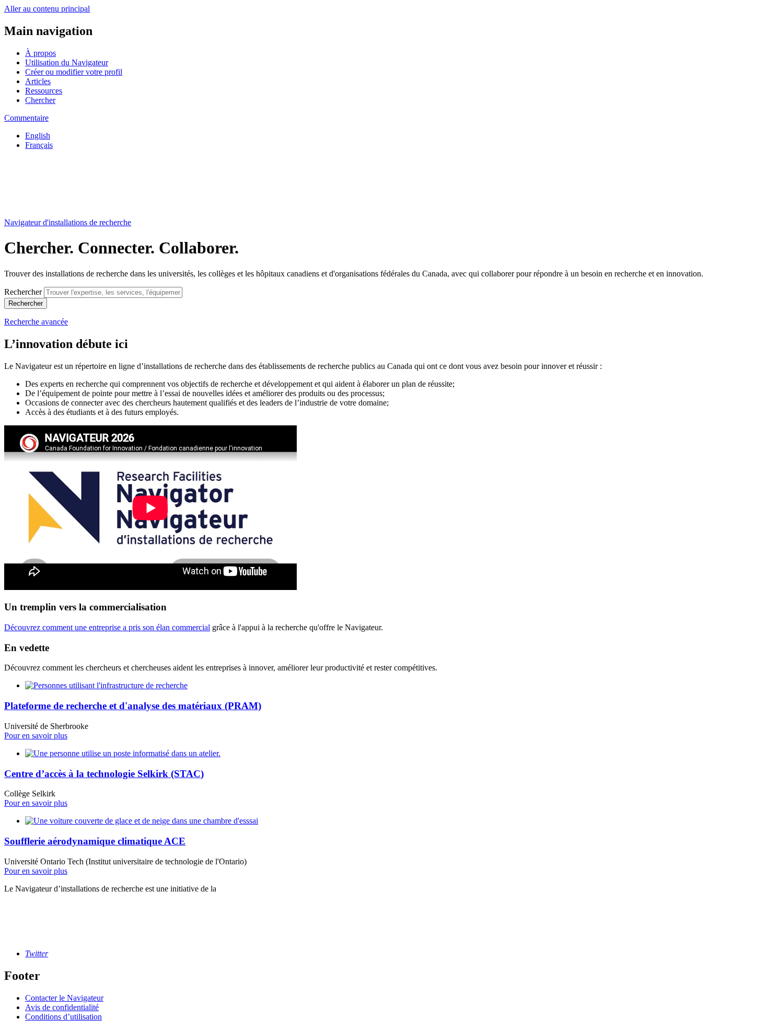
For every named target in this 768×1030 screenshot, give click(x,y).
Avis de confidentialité (62, 1007)
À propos (40, 53)
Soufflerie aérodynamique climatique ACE (94, 841)
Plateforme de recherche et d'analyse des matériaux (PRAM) (132, 705)
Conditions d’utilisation (63, 1016)
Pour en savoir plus (35, 735)
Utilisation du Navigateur (66, 62)
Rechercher (23, 291)
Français (39, 145)
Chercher (40, 100)
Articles (38, 81)
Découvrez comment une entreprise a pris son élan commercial (107, 627)
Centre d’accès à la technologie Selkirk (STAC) (104, 773)
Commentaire (26, 117)
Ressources (43, 90)
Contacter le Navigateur (64, 997)
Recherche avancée (36, 321)
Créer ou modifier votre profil (73, 71)
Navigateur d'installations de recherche (67, 222)
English (37, 135)
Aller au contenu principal (47, 8)
